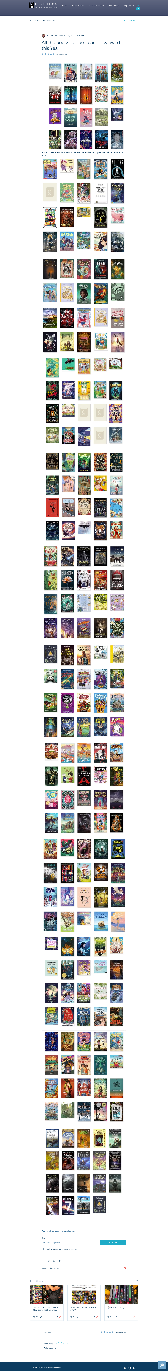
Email (44, 1238)
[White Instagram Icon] (129, 1368)
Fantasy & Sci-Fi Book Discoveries (42, 20)
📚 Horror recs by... (116, 1307)
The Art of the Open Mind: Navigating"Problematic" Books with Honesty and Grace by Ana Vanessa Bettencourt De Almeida (45, 1308)
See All (135, 1281)
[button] (138, 7)
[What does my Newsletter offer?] (84, 1294)
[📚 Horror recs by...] (121, 1294)
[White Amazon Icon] (125, 1368)
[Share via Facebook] (43, 1261)
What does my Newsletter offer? (83, 1308)
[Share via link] (60, 1261)
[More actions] (125, 35)
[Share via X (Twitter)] (48, 1261)
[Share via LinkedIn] (54, 1261)
